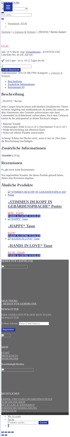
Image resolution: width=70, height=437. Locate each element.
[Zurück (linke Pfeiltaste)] (2, 435)
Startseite (6, 32)
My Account (14, 416)
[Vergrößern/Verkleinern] (2, 432)
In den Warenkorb (11, 70)
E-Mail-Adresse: (10, 323)
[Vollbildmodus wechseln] (6, 432)
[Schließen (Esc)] (12, 432)
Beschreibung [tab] (15, 81)
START (5, 352)
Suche (11, 419)
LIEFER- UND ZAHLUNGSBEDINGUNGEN (26, 399)
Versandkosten (33, 51)
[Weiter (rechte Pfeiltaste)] (6, 435)
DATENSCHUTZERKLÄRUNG (19, 408)
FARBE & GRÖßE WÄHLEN (24, 216)
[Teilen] (9, 432)
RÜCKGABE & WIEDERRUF (18, 405)
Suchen (43, 422)
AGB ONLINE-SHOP (13, 402)
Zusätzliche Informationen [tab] (21, 84)
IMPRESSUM (8, 410)
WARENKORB (9, 358)
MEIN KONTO (9, 355)
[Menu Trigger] (8, 6)
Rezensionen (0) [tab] (16, 87)
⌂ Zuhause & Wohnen (24, 32)
